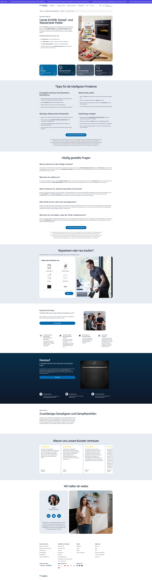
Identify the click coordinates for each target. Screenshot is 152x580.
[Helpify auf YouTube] (82, 565)
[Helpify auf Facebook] (79, 565)
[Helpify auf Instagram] (77, 565)
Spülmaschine (49, 271)
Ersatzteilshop (42, 554)
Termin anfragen (57, 323)
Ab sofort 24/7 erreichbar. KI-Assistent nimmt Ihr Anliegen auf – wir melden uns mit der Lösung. (49, 1)
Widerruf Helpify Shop (44, 556)
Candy (62, 11)
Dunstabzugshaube (65, 291)
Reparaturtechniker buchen (45, 548)
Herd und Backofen (62, 561)
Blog (96, 548)
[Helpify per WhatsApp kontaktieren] (103, 5)
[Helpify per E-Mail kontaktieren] (54, 516)
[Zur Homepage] (43, 5)
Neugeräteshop (42, 552)
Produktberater (81, 5)
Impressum (97, 556)
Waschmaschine (65, 271)
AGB (96, 550)
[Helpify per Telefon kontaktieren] (59, 516)
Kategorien (52, 5)
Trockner (49, 281)
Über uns (92, 5)
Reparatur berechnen (43, 546)
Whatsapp (78, 546)
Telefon (78, 550)
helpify (41, 11)
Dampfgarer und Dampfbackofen (65, 559)
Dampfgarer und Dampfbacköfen (52, 11)
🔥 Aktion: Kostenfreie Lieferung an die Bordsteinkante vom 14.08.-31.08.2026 (90, 1)
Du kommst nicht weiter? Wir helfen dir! (76, 134)
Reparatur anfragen (71, 5)
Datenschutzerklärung (99, 552)
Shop (87, 5)
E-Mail (77, 548)
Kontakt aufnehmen (80, 552)
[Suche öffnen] (100, 5)
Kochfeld (49, 291)
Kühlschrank (65, 281)
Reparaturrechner (61, 5)
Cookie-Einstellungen (99, 554)
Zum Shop (57, 377)
